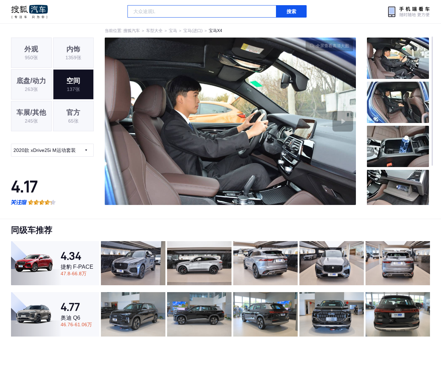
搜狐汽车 (29, 12)
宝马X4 (215, 30)
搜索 (291, 11)
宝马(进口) (193, 30)
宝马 (173, 30)
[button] (167, 121)
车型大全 (154, 30)
